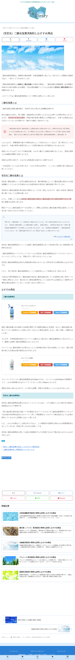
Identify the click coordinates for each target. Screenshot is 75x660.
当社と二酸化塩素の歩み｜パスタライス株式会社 (21, 447)
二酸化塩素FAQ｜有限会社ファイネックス (18, 450)
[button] (69, 414)
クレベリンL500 (29, 358)
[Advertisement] (19, 474)
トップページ (13, 651)
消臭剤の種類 (7, 457)
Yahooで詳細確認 (61, 312)
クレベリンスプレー (30, 306)
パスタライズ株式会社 (63, 236)
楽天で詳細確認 (46, 312)
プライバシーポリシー (37, 651)
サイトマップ (61, 651)
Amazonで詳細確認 (29, 312)
